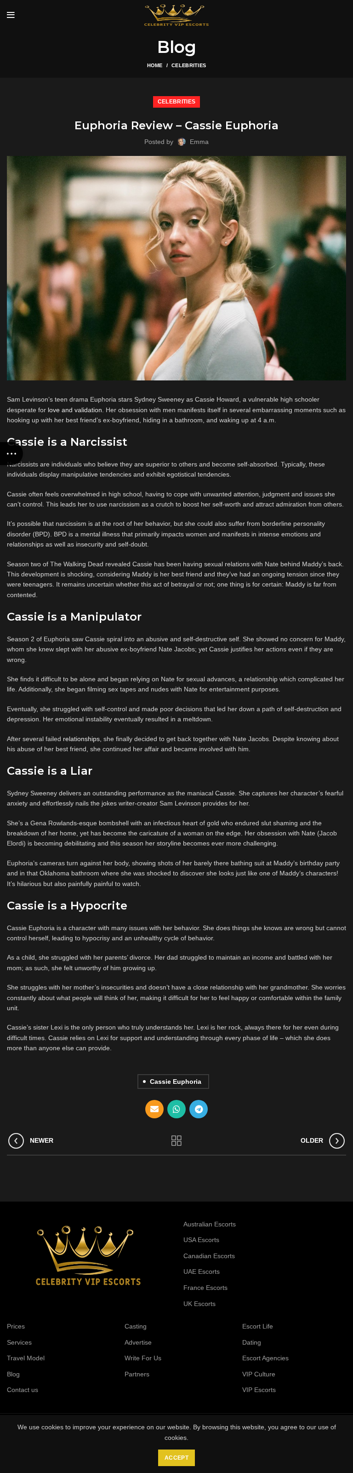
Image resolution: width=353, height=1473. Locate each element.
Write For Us (143, 1358)
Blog (13, 1374)
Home (155, 65)
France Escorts (205, 1287)
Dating (251, 1342)
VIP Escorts (259, 1389)
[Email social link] (154, 1109)
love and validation (75, 410)
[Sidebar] (11, 453)
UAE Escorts (201, 1271)
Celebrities (188, 65)
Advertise (138, 1342)
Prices (16, 1326)
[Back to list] (176, 1141)
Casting (136, 1326)
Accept (176, 1458)
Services (19, 1342)
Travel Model (26, 1358)
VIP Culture (258, 1374)
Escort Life (257, 1326)
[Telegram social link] (198, 1109)
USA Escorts (201, 1239)
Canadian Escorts (209, 1256)
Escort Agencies (265, 1358)
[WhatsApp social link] (176, 1109)
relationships (81, 738)
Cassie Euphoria (175, 1081)
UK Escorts (199, 1303)
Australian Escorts (209, 1224)
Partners (137, 1374)
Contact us (22, 1389)
